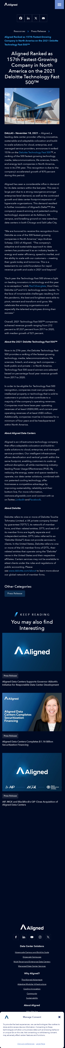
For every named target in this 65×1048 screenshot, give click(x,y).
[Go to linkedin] (24, 937)
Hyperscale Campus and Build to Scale (32, 952)
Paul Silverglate (37, 286)
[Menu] (59, 4)
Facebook (35, 499)
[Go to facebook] (16, 937)
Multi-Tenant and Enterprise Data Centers (32, 961)
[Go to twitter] (48, 937)
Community (32, 993)
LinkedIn (20, 499)
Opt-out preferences (25, 1044)
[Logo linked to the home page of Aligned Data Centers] (11, 4)
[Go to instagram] (40, 937)
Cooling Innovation (32, 989)
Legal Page (40, 1044)
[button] (59, 1017)
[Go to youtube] (32, 937)
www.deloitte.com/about (22, 570)
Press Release (14, 593)
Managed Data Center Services (32, 966)
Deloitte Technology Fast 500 (35, 152)
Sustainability (32, 998)
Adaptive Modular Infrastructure (32, 984)
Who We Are (32, 1011)
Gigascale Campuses (32, 957)
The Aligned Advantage (31, 979)
